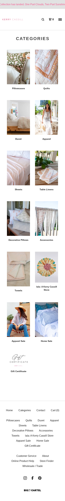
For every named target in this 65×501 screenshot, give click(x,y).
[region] (32, 4)
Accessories (46, 430)
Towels (15, 435)
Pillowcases (13, 420)
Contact (40, 410)
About (45, 456)
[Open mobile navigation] (60, 19)
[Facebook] (32, 478)
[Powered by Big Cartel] (32, 490)
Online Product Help (22, 461)
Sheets (23, 425)
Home (9, 410)
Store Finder (47, 461)
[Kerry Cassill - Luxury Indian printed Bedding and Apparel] (13, 20)
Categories (24, 410)
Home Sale (42, 440)
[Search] (43, 19)
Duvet (41, 420)
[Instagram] (25, 478)
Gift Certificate (32, 445)
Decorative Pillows (22, 430)
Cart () (55, 410)
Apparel (54, 420)
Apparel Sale (23, 440)
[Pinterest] (39, 478)
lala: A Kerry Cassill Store (39, 435)
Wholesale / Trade (32, 466)
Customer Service (26, 456)
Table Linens (39, 425)
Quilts (29, 420)
